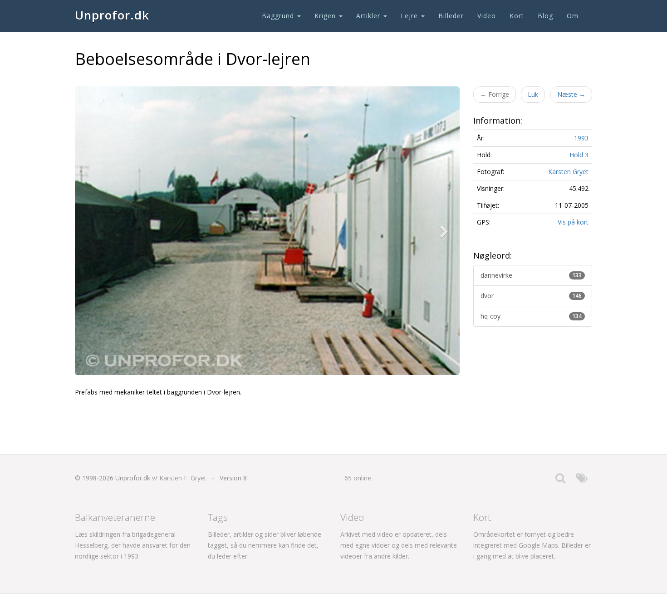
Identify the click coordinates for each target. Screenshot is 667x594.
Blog (545, 15)
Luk (533, 94)
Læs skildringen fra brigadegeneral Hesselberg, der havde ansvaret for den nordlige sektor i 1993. (133, 545)
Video (486, 15)
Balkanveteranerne (115, 517)
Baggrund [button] (279, 15)
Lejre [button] (410, 15)
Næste (571, 94)
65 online (357, 478)
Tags (218, 517)
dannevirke (531, 275)
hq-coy (531, 316)
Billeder (451, 15)
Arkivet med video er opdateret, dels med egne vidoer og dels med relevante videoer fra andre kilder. (398, 545)
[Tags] (582, 480)
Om (573, 15)
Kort (517, 15)
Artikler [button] (369, 15)
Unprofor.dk (112, 15)
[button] (446, 230)
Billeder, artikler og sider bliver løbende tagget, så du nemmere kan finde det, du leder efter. (264, 545)
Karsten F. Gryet (182, 478)
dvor (531, 295)
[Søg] (560, 480)
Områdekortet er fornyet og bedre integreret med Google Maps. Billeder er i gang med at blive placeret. (532, 545)
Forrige (494, 94)
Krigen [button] (326, 15)
